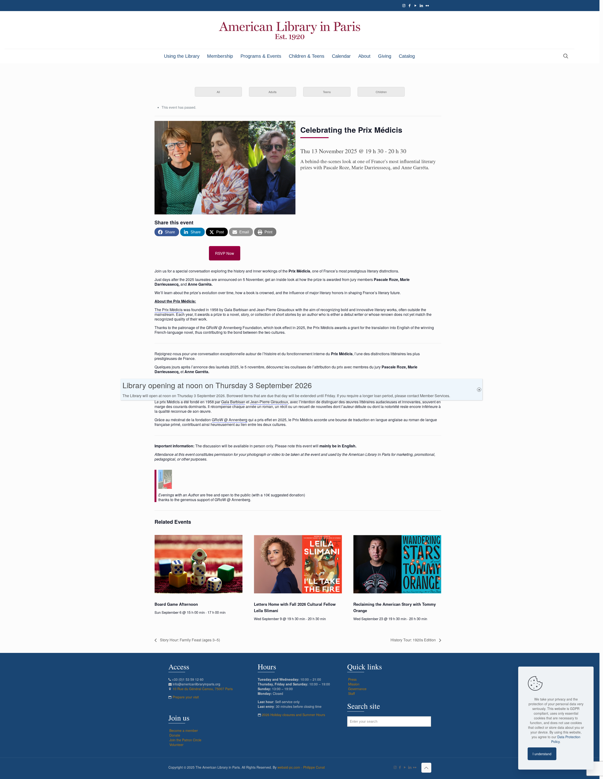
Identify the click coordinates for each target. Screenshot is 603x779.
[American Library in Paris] (289, 30)
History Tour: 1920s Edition (414, 640)
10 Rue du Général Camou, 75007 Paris (203, 688)
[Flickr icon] (427, 5)
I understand (542, 753)
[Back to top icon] (426, 768)
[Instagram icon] (404, 5)
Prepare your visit (186, 697)
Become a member (183, 730)
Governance (357, 688)
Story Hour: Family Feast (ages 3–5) (189, 640)
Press (352, 679)
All (218, 92)
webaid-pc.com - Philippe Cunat (301, 767)
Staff (351, 693)
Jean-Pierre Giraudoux (269, 401)
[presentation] (198, 564)
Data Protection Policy (565, 739)
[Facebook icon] (410, 5)
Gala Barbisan (233, 401)
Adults (273, 92)
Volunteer (176, 744)
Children (381, 92)
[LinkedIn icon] (421, 5)
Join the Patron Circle (185, 740)
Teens (327, 92)
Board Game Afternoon (176, 604)
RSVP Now (224, 253)
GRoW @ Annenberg (229, 419)
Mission (353, 684)
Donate (174, 735)
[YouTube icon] (415, 5)
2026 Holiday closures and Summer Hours (293, 714)
